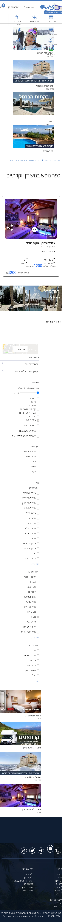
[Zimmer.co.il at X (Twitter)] (32, 849)
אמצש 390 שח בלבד (32, 715)
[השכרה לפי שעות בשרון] (20, 806)
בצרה (43, 246)
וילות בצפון (28, 877)
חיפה (39, 718)
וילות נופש (29, 874)
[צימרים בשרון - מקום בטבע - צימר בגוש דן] (30, 237)
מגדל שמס (37, 780)
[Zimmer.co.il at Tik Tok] (24, 849)
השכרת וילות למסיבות (23, 880)
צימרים (57, 160)
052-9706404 (48, 252)
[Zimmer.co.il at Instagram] (58, 849)
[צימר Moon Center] (20, 774)
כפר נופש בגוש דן (15, 160)
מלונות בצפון (27, 890)
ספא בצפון (28, 884)
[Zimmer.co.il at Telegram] (41, 849)
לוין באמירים (48, 151)
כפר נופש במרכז (33, 160)
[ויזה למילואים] (19, 361)
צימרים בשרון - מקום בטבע (40, 243)
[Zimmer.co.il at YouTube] (49, 846)
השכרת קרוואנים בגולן (32, 747)
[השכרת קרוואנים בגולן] (20, 744)
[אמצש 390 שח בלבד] (20, 712)
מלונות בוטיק (27, 887)
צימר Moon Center (33, 777)
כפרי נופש (48, 160)
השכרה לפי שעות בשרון (31, 809)
